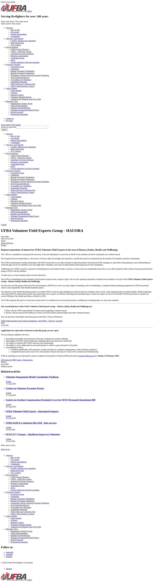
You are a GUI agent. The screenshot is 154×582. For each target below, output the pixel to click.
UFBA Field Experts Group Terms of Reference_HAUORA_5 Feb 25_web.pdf (31, 321)
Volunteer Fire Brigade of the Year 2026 (26, 99)
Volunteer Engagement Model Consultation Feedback (32, 377)
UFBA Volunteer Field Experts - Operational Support (32, 411)
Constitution (15, 36)
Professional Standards (19, 114)
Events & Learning (13, 65)
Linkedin (9, 554)
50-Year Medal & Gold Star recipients (25, 62)
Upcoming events (17, 67)
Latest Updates (11, 88)
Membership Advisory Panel (21, 104)
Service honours (12, 47)
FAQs (13, 60)
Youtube (9, 557)
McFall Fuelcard (17, 112)
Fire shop (9, 121)
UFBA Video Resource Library (23, 86)
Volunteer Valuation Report (21, 97)
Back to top (5, 449)
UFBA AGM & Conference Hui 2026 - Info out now (31, 423)
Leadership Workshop (19, 82)
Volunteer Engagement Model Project (25, 110)
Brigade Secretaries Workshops (22, 73)
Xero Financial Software (20, 78)
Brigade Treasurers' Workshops (22, 71)
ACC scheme (16, 45)
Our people (15, 32)
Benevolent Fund (17, 43)
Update (3, 225)
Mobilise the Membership (20, 108)
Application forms (17, 58)
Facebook (9, 552)
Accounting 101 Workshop (21, 80)
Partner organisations (18, 34)
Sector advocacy (7, 243)
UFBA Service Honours (20, 49)
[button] (11, 125)
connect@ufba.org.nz (86, 356)
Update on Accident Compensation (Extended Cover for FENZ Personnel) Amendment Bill (50, 400)
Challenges (15, 69)
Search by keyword (8, 127)
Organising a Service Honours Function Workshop (30, 75)
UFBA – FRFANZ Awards (21, 52)
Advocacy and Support (14, 39)
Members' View (12, 101)
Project (3, 245)
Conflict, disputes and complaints (23, 41)
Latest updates (16, 91)
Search (4, 130)
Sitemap (9, 569)
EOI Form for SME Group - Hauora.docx (17, 360)
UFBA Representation (19, 106)
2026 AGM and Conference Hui (23, 84)
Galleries (14, 93)
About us (9, 28)
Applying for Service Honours (22, 54)
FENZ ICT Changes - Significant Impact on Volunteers (33, 434)
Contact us (10, 119)
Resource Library (17, 95)
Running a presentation (19, 56)
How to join (15, 30)
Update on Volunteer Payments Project (25, 388)
